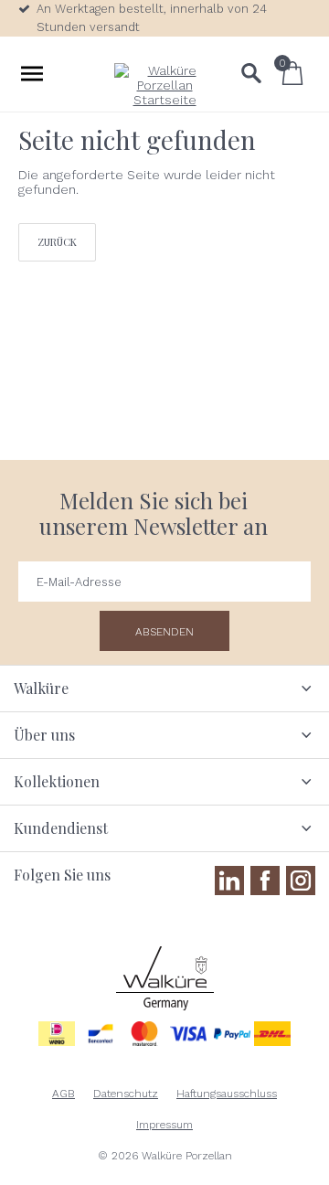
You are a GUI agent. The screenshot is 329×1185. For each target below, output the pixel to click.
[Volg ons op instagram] (300, 880)
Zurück (57, 242)
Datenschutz (125, 1093)
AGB (63, 1093)
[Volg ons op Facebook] (265, 880)
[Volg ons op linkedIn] (229, 880)
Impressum (164, 1124)
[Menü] (32, 73)
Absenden (164, 631)
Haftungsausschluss (226, 1093)
